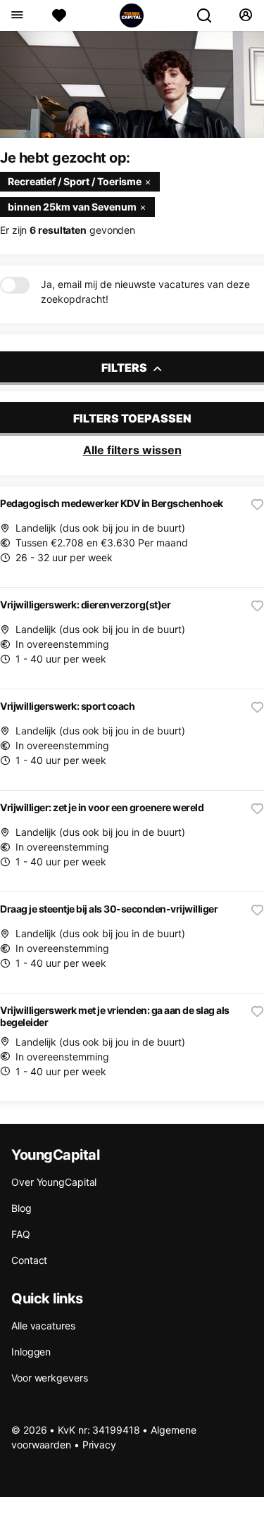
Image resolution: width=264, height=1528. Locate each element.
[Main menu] (16, 15)
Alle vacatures (43, 1326)
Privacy (99, 1445)
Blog (21, 1208)
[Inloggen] (245, 15)
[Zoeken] (209, 15)
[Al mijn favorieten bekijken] (59, 15)
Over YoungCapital (53, 1182)
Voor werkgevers (49, 1378)
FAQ (20, 1234)
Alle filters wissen (132, 450)
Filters (125, 368)
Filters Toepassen (132, 418)
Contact (29, 1260)
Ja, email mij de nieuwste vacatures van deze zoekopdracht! (145, 291)
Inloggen (31, 1352)
